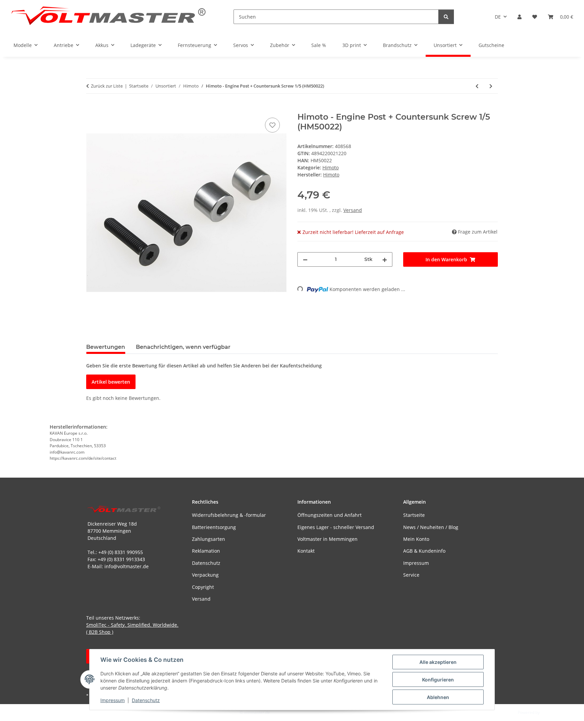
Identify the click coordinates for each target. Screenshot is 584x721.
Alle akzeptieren (438, 662)
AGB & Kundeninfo (424, 551)
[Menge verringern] (305, 259)
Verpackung (205, 575)
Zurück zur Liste (107, 86)
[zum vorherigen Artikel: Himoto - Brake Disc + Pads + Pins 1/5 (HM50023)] (477, 86)
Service (411, 575)
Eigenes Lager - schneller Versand (335, 527)
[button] (519, 16)
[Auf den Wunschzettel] (272, 125)
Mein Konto (416, 539)
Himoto (330, 167)
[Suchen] (446, 16)
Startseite (414, 515)
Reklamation (206, 551)
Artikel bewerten (111, 382)
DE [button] (498, 17)
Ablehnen (438, 697)
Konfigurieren (438, 679)
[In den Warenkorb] (91, 108)
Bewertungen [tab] (105, 347)
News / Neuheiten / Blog (430, 527)
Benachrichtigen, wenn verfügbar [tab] (183, 347)
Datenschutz (146, 700)
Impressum (112, 700)
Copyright (203, 587)
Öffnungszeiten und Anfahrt (329, 515)
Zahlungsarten (208, 539)
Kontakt (306, 551)
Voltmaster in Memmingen (327, 539)
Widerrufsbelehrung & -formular (229, 515)
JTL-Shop (549, 712)
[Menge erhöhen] (384, 259)
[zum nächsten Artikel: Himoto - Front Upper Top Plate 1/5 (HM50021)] (491, 86)
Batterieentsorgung (214, 527)
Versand (352, 210)
